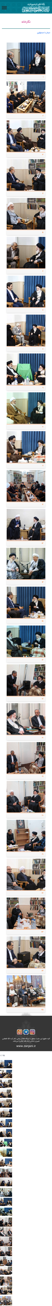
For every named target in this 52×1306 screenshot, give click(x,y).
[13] (26, 524)
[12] (26, 486)
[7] (26, 291)
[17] (26, 680)
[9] (26, 369)
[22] (26, 874)
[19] (26, 758)
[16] (26, 641)
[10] (26, 408)
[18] (26, 719)
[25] (26, 991)
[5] (26, 213)
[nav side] (4, 7)
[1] (26, 58)
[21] (26, 835)
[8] (26, 330)
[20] (26, 796)
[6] (26, 252)
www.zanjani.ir (26, 1046)
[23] (26, 913)
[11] (26, 447)
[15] (26, 602)
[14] (26, 563)
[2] (26, 97)
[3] (26, 136)
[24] (26, 952)
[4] (26, 175)
